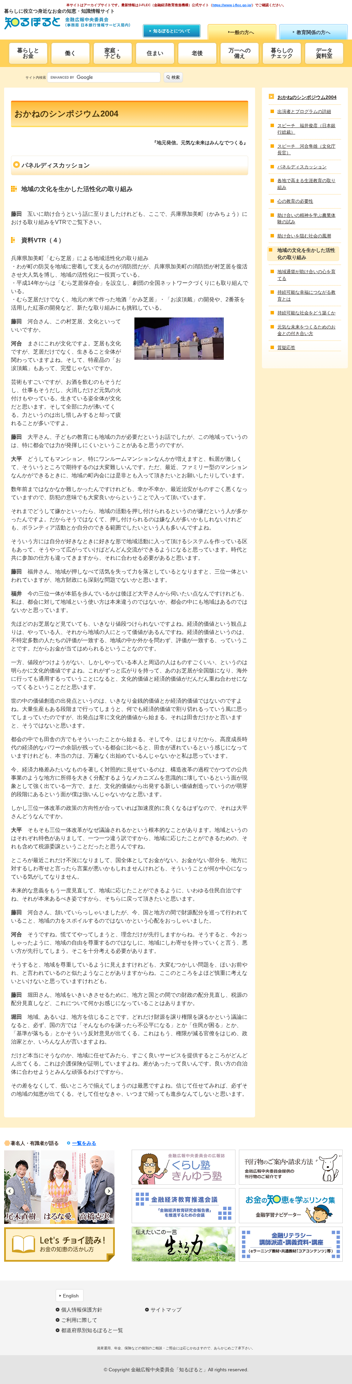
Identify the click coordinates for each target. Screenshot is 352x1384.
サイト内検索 (35, 77)
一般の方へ (242, 32)
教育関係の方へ (313, 32)
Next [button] (109, 1191)
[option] (26, 1187)
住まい (155, 53)
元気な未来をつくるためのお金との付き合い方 (306, 330)
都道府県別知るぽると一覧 (92, 1330)
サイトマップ (166, 1309)
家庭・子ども (112, 53)
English (71, 1295)
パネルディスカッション (302, 166)
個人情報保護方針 (81, 1309)
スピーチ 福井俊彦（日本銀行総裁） (306, 129)
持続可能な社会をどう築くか (306, 312)
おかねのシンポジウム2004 (307, 97)
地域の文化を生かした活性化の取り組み (306, 253)
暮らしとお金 (28, 53)
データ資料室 (324, 53)
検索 (176, 77)
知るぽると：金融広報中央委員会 (67, 23)
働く (70, 53)
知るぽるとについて (171, 31)
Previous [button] (10, 1191)
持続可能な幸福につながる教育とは (306, 296)
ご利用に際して (79, 1319)
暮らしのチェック (282, 53)
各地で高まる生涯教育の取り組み (306, 184)
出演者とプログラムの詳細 (304, 111)
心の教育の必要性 (295, 201)
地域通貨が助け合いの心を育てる (306, 275)
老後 (197, 53)
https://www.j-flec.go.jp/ (232, 5)
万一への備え (240, 53)
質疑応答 (286, 347)
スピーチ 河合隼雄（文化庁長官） (306, 150)
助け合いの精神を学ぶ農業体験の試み (306, 219)
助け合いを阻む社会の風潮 (304, 235)
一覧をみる (84, 1143)
